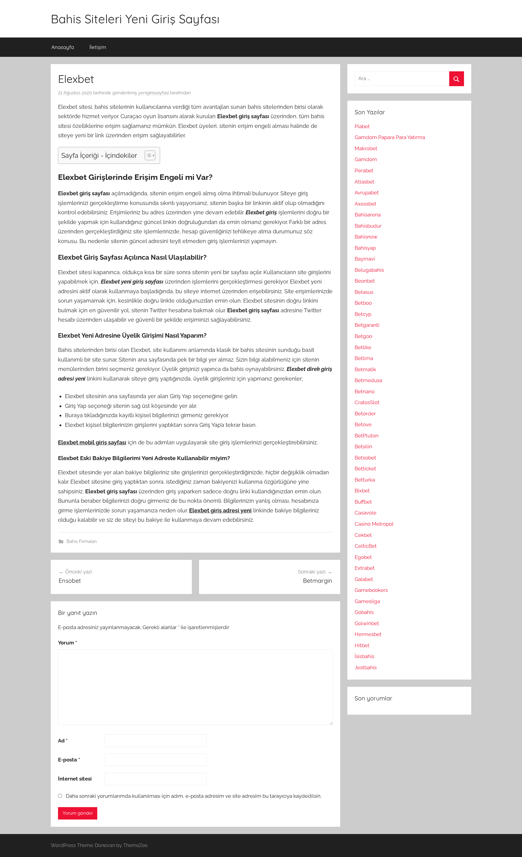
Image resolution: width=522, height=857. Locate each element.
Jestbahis (366, 667)
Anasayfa (62, 47)
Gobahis (364, 612)
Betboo (363, 303)
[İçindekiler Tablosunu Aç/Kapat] (147, 155)
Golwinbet (367, 623)
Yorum (67, 643)
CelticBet (366, 546)
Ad (63, 741)
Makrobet (366, 148)
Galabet (364, 579)
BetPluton (367, 436)
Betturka (365, 480)
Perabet (364, 170)
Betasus (364, 292)
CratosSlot (367, 402)
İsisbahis (364, 656)
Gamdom (366, 159)
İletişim (97, 47)
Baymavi (365, 259)
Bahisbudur (368, 226)
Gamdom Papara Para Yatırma (390, 137)
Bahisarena (368, 215)
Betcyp (363, 314)
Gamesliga (367, 601)
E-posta (69, 760)
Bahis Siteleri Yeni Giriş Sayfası (135, 18)
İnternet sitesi (75, 779)
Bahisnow (366, 237)
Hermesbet (368, 634)
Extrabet (365, 568)
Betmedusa (368, 380)
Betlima (364, 358)
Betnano (365, 391)
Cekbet (363, 535)
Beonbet (365, 281)
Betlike (363, 347)
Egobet (363, 557)
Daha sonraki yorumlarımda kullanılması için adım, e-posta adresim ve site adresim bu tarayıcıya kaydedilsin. (193, 796)
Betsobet (365, 458)
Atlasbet (364, 182)
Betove (363, 424)
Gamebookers (371, 590)
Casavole (365, 513)
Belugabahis (369, 270)
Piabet (362, 126)
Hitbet (362, 645)
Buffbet (363, 502)
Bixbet (362, 491)
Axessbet (365, 204)
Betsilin (363, 446)
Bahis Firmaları (81, 541)
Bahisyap (365, 248)
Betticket (365, 469)
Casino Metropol (374, 524)
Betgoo (363, 336)
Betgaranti (367, 325)
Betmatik (365, 369)
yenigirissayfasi (153, 93)
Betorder (365, 414)
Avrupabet (367, 193)
